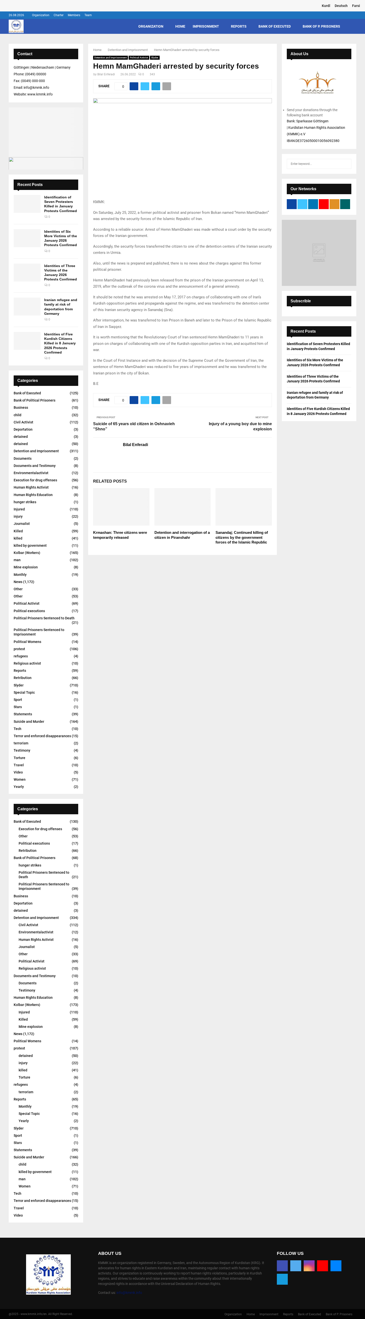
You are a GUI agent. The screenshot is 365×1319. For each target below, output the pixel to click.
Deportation (23, 429)
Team (88, 15)
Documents (23, 458)
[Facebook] (282, 1265)
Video (18, 772)
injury (18, 516)
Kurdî (326, 6)
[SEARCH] (346, 164)
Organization (40, 15)
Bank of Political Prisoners (34, 400)
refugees (21, 656)
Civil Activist (23, 422)
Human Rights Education (33, 495)
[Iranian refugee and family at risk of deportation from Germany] (27, 307)
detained (21, 437)
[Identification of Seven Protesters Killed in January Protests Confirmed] (27, 204)
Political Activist (139, 57)
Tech (17, 729)
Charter (59, 15)
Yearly (19, 787)
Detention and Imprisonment (110, 57)
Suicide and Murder (29, 722)
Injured (19, 509)
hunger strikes (25, 502)
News (18, 582)
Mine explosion (26, 567)
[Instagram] (309, 1265)
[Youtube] (322, 1265)
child (17, 415)
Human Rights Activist (31, 487)
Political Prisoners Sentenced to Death (44, 618)
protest (19, 649)
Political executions (29, 611)
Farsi (356, 6)
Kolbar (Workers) (27, 553)
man (17, 560)
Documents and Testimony (35, 466)
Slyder (154, 57)
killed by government (30, 545)
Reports (239, 26)
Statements (23, 714)
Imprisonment (206, 26)
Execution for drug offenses (35, 480)
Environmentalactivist (31, 473)
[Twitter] (295, 1265)
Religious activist (27, 663)
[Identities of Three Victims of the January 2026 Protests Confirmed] (27, 272)
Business (21, 407)
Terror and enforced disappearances (42, 736)
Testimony (22, 750)
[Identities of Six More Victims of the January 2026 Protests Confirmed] (27, 238)
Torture (19, 758)
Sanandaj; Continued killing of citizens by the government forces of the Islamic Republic (242, 537)
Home (180, 26)
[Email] (335, 1265)
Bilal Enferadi (106, 74)
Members (74, 15)
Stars (18, 707)
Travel (19, 765)
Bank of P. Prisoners (321, 26)
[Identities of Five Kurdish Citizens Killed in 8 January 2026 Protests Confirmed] (27, 341)
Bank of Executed (274, 26)
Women (20, 779)
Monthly (20, 575)
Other (18, 589)
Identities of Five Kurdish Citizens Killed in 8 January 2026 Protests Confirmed (60, 343)
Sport (18, 700)
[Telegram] (282, 1279)
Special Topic (24, 692)
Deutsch (341, 6)
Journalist (22, 524)
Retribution (23, 678)
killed (18, 538)
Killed (18, 531)
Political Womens (27, 642)
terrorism (21, 743)
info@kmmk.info (129, 1293)
